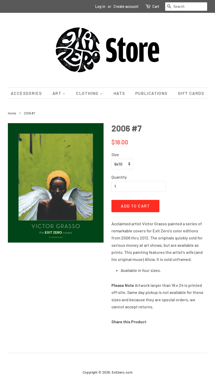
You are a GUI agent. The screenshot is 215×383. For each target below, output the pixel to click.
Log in (100, 6)
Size (115, 154)
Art (57, 93)
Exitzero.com (122, 372)
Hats (119, 93)
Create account (126, 6)
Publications (151, 93)
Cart (155, 6)
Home (12, 113)
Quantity (119, 176)
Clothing (88, 93)
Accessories (26, 93)
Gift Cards (191, 93)
